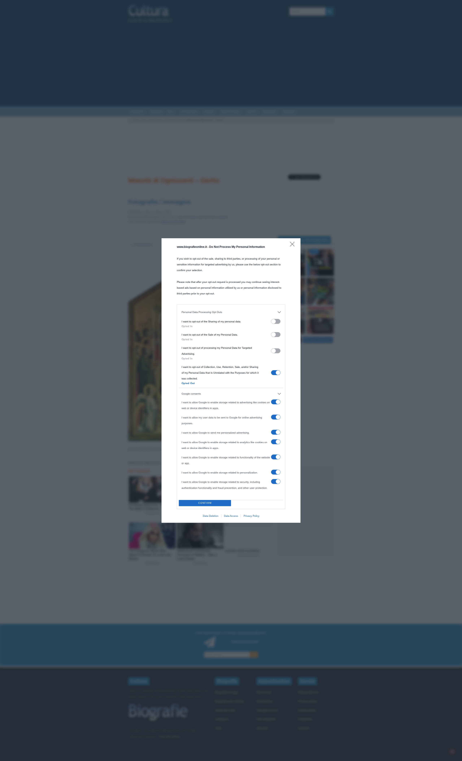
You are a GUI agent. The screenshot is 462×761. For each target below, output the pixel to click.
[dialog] (231, 380)
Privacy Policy (251, 515)
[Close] (293, 245)
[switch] (275, 321)
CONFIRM (205, 503)
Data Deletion (210, 515)
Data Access (231, 515)
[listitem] (231, 312)
